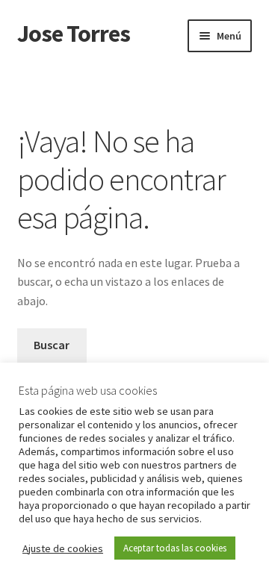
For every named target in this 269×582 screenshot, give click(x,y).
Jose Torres (73, 33)
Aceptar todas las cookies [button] (174, 548)
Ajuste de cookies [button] (62, 548)
